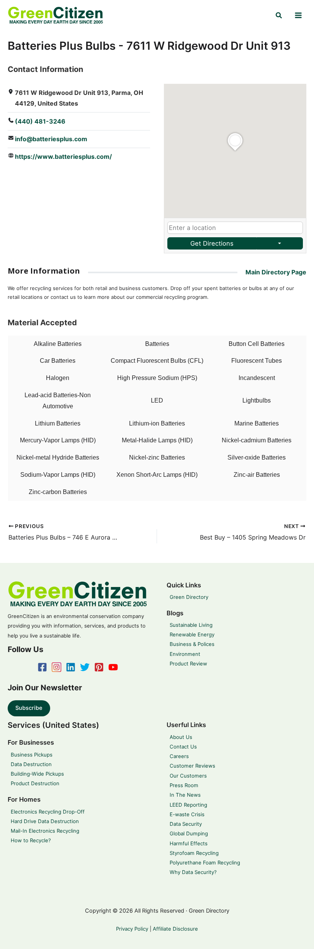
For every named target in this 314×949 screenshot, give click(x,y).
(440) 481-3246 (40, 121)
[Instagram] (56, 667)
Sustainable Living (191, 625)
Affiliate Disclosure (175, 929)
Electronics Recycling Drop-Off (48, 812)
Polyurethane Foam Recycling (205, 862)
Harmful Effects (189, 843)
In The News (185, 795)
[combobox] (235, 228)
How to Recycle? (31, 840)
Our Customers (188, 776)
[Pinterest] (99, 667)
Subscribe (29, 707)
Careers (179, 756)
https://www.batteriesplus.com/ (63, 156)
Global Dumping (189, 833)
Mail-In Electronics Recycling (45, 831)
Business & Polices (192, 644)
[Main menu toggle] (298, 15)
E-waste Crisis (187, 814)
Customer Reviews (192, 766)
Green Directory (189, 597)
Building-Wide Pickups (37, 774)
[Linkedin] (70, 667)
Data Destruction (31, 764)
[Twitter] (85, 667)
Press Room (184, 785)
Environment (185, 654)
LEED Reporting (188, 805)
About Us (181, 737)
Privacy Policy (132, 929)
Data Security (186, 824)
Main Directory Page (275, 272)
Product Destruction (35, 783)
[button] (279, 15)
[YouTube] (113, 667)
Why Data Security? (193, 872)
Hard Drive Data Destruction (45, 821)
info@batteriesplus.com (51, 139)
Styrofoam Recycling (194, 853)
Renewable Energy (192, 634)
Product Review (188, 663)
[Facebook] (42, 667)
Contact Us (183, 747)
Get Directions (212, 243)
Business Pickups (31, 755)
